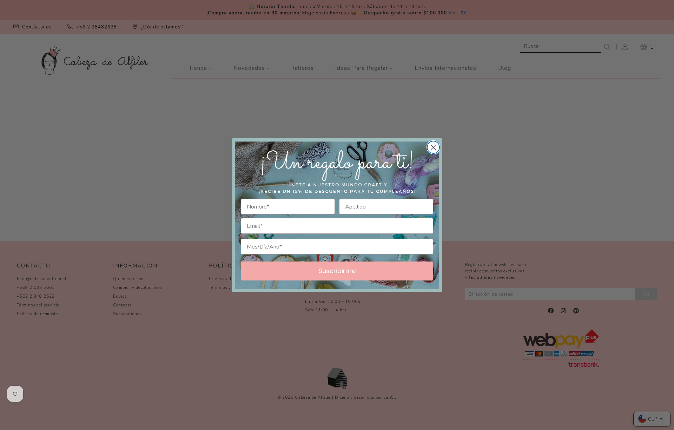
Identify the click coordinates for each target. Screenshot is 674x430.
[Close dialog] (433, 147)
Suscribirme (337, 270)
